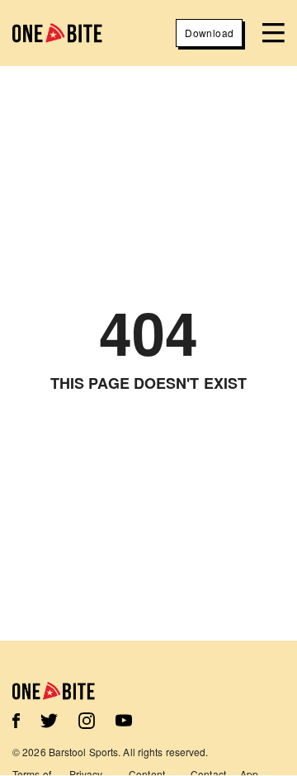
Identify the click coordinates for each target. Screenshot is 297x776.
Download (209, 33)
